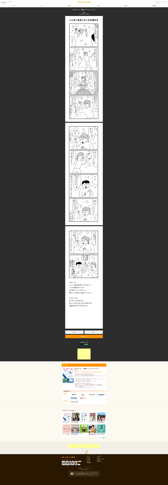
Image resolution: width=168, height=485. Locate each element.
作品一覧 (69, 5)
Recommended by (101, 437)
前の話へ (74, 332)
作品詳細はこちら (84, 336)
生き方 (76, 461)
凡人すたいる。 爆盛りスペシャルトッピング (86, 368)
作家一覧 (126, 5)
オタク (67, 461)
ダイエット (63, 461)
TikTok (98, 460)
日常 (69, 461)
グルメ (73, 461)
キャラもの (72, 464)
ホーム (14, 5)
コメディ (79, 464)
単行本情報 (154, 5)
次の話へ (93, 332)
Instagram (98, 461)
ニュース (42, 5)
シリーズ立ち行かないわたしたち (66, 464)
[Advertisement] (84, 354)
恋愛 (75, 464)
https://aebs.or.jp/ (91, 474)
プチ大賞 (98, 5)
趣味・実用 (79, 461)
